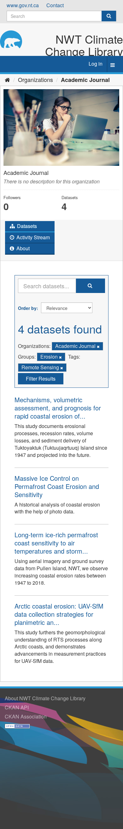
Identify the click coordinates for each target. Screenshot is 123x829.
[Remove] (98, 346)
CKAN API (17, 707)
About (22, 248)
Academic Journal (85, 80)
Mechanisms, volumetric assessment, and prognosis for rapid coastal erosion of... (58, 407)
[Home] (7, 79)
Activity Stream (32, 237)
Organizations (35, 79)
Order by (27, 308)
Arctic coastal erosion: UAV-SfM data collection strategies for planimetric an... (59, 614)
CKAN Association (26, 716)
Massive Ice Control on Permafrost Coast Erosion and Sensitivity (57, 486)
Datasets (26, 226)
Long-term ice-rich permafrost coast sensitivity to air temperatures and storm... (56, 542)
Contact (55, 5)
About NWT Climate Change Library (45, 698)
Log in (95, 63)
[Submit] (109, 16)
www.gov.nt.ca (23, 5)
